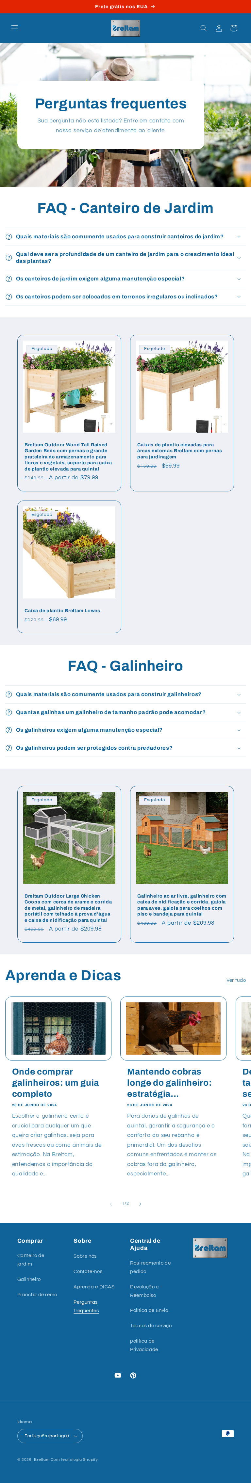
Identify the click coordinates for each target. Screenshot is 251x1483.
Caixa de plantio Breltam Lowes (62, 610)
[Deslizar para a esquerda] (111, 1204)
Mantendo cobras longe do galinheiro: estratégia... (169, 1083)
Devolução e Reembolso (144, 1291)
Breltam (41, 1459)
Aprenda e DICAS (94, 1286)
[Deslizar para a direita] (140, 1204)
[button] (14, 28)
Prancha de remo (37, 1294)
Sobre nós (85, 1256)
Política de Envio (149, 1310)
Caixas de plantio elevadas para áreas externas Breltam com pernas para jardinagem (179, 450)
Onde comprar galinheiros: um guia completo (55, 1083)
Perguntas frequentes (86, 1306)
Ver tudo (236, 980)
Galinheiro (29, 1279)
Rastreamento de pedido (150, 1267)
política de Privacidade (144, 1345)
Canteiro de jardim (30, 1260)
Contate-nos (88, 1271)
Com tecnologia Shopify (74, 1459)
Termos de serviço (151, 1325)
